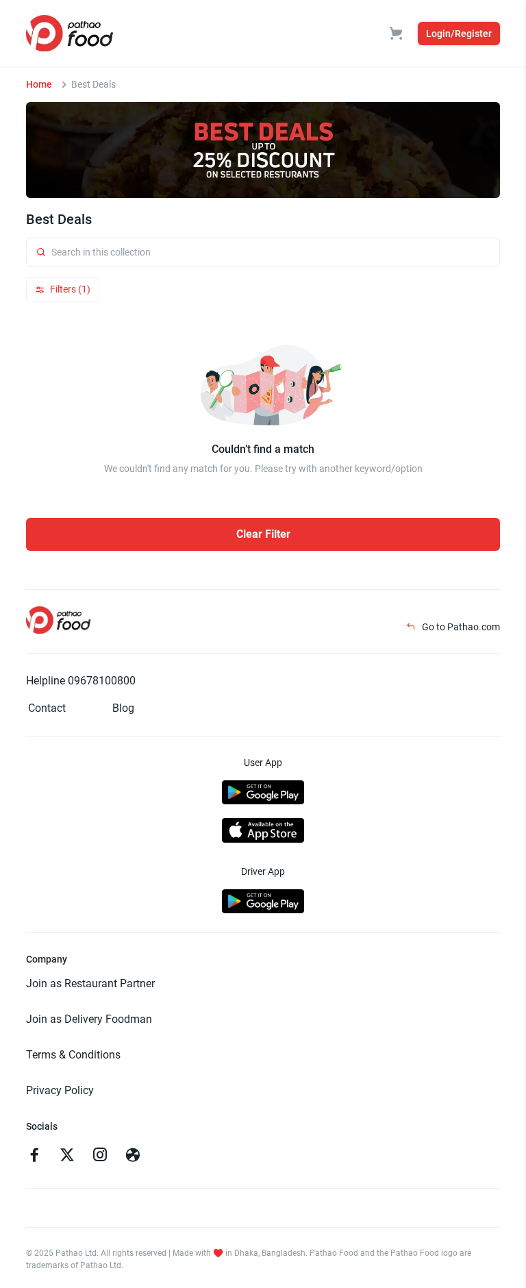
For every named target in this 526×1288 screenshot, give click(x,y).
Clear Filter (263, 534)
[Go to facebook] (34, 1156)
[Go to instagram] (100, 1156)
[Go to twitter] (67, 1156)
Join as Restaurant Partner (90, 983)
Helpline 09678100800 (81, 680)
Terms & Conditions (73, 1054)
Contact (47, 708)
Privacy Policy (60, 1090)
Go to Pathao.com (460, 626)
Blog (123, 708)
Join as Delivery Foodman (89, 1019)
